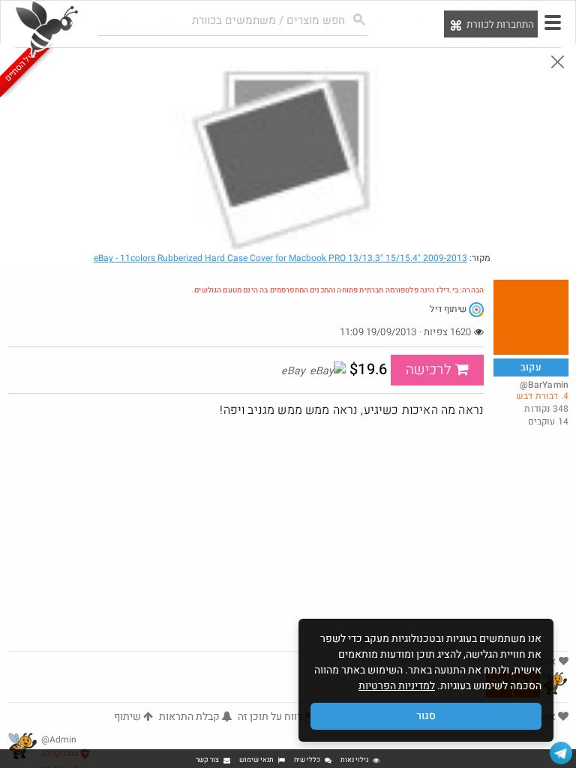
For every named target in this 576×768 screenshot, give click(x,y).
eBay (280, 258)
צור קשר (207, 760)
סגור (426, 716)
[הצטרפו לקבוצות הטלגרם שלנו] (561, 753)
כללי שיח (307, 760)
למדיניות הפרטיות (396, 686)
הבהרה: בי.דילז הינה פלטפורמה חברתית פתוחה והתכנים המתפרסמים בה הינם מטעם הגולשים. (338, 290)
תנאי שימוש (256, 760)
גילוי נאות (354, 760)
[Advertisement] (288, 538)
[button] (552, 22)
